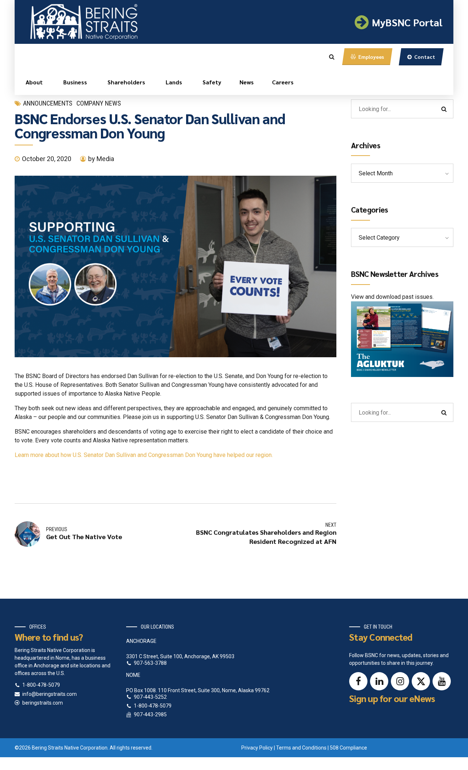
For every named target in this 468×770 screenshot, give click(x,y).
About (34, 82)
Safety (212, 82)
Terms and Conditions (301, 748)
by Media (101, 159)
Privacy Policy (257, 748)
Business (75, 82)
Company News (98, 103)
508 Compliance (348, 748)
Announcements (47, 103)
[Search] (332, 57)
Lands (174, 82)
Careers (283, 82)
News (246, 82)
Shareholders (126, 82)
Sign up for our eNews (392, 698)
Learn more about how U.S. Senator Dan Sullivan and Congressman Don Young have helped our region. (144, 454)
